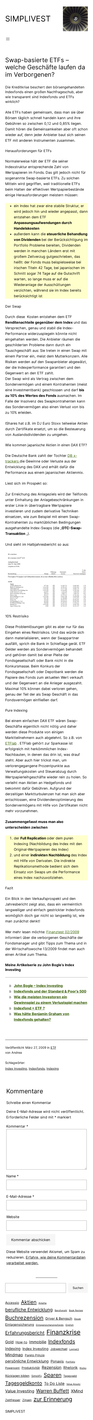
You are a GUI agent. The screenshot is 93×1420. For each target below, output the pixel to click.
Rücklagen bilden (17, 1376)
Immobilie (37, 1342)
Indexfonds (37, 1068)
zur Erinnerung (53, 1399)
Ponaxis (57, 1361)
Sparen (52, 1375)
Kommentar (17, 1126)
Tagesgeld (70, 1376)
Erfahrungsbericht (25, 1333)
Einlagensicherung (19, 1325)
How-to (21, 1342)
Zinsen (27, 1400)
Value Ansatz (73, 1384)
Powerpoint (12, 1368)
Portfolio (70, 1361)
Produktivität (31, 1368)
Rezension (51, 1367)
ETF (53, 1047)
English (70, 1325)
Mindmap (14, 1354)
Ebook (77, 1319)
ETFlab (11, 743)
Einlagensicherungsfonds (50, 1325)
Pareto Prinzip (35, 1355)
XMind (77, 1391)
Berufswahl (61, 1310)
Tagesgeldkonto (23, 1383)
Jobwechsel (58, 1349)
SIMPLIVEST (28, 18)
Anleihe (42, 1303)
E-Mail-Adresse (20, 1196)
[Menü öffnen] (7, 39)
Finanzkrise (63, 1332)
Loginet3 (74, 1349)
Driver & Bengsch (58, 1318)
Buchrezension (24, 1318)
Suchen (78, 1288)
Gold (9, 1342)
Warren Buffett (52, 1391)
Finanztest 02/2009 (62, 932)
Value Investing (19, 1391)
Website (12, 1217)
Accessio (12, 1303)
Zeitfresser (12, 1400)
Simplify (36, 1376)
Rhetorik (70, 1367)
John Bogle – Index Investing (38, 985)
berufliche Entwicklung (29, 1309)
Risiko (83, 1368)
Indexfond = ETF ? (29, 1008)
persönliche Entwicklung (27, 1361)
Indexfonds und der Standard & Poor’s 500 (50, 991)
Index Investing (16, 1068)
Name (12, 1176)
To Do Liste (54, 1383)
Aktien (29, 1302)
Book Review (76, 1310)
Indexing (52, 1068)
